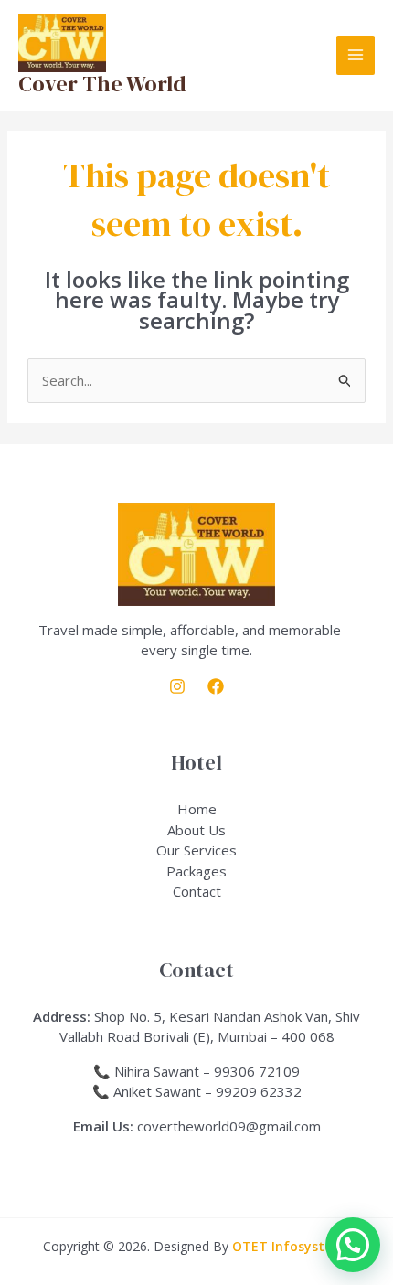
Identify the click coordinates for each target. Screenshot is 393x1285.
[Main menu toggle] (356, 55)
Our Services (196, 850)
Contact (197, 891)
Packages (196, 871)
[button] (352, 1244)
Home (197, 809)
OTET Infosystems (291, 1246)
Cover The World (102, 84)
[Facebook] (215, 686)
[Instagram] (177, 686)
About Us (196, 830)
